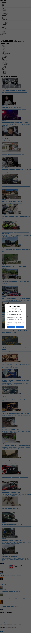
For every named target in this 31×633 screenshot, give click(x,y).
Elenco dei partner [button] (14, 320)
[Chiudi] (25, 305)
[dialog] (15, 316)
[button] (15, 316)
